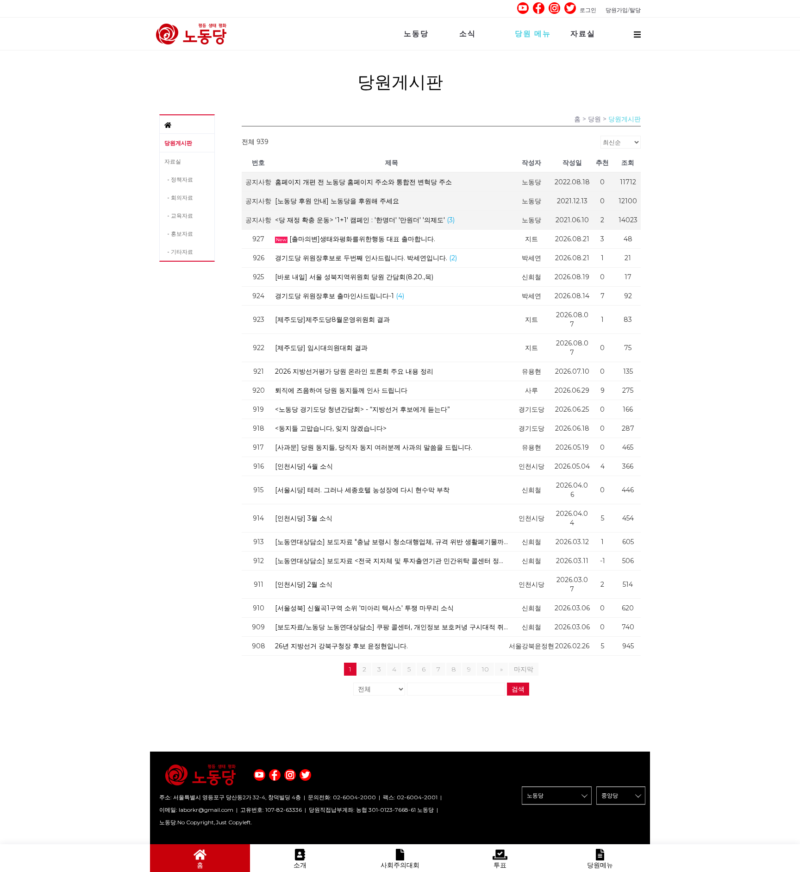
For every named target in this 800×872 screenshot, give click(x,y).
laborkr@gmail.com (206, 809)
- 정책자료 (178, 179)
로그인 (588, 9)
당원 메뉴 (533, 33)
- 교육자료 (178, 215)
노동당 (416, 33)
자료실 (582, 33)
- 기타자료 (178, 251)
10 (485, 669)
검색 (518, 689)
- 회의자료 (178, 197)
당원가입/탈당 (623, 9)
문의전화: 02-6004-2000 (342, 797)
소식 (467, 33)
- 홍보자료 (178, 233)
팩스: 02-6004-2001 (410, 797)
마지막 (523, 669)
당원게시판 (178, 142)
